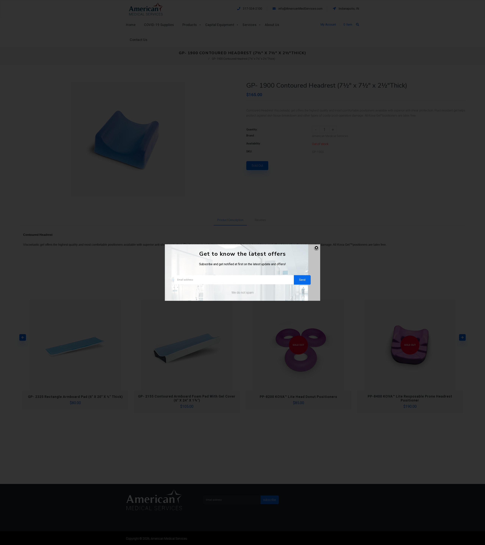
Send (302, 279)
